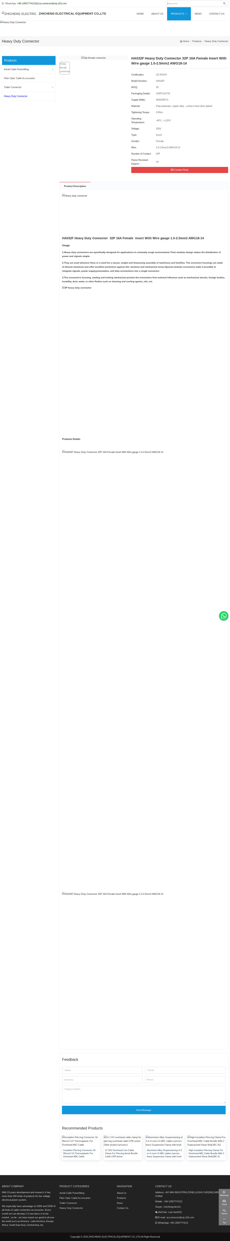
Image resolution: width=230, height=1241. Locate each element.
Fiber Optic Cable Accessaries (19, 78)
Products (177, 13)
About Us (157, 13)
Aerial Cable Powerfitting (16, 69)
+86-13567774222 (26, 3)
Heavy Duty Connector (15, 96)
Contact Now (181, 169)
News (198, 13)
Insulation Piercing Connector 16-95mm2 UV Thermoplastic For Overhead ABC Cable (79, 1153)
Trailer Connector (12, 87)
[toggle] (53, 69)
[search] (224, 3)
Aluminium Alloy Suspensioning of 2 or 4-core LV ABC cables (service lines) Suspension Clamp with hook (164, 1153)
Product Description (75, 186)
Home (140, 13)
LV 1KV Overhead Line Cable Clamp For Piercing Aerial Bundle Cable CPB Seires (121, 1153)
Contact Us (216, 13)
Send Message (143, 1110)
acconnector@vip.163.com (53, 3)
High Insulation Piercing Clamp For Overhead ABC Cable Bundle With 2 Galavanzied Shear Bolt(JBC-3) (206, 1153)
